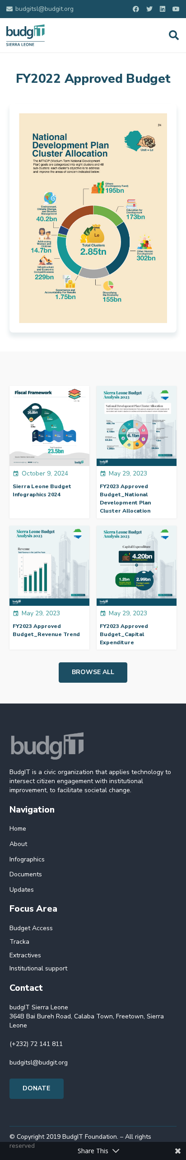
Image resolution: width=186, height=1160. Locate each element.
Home (17, 828)
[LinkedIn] (162, 9)
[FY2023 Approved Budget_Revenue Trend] (49, 566)
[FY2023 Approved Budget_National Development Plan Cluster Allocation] (137, 426)
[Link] (25, 35)
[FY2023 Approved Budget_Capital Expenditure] (137, 566)
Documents (25, 874)
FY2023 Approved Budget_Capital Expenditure (124, 634)
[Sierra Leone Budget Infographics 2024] (49, 426)
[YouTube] (176, 9)
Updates (21, 889)
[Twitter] (149, 9)
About (18, 844)
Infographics (27, 859)
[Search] (174, 35)
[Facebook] (136, 9)
